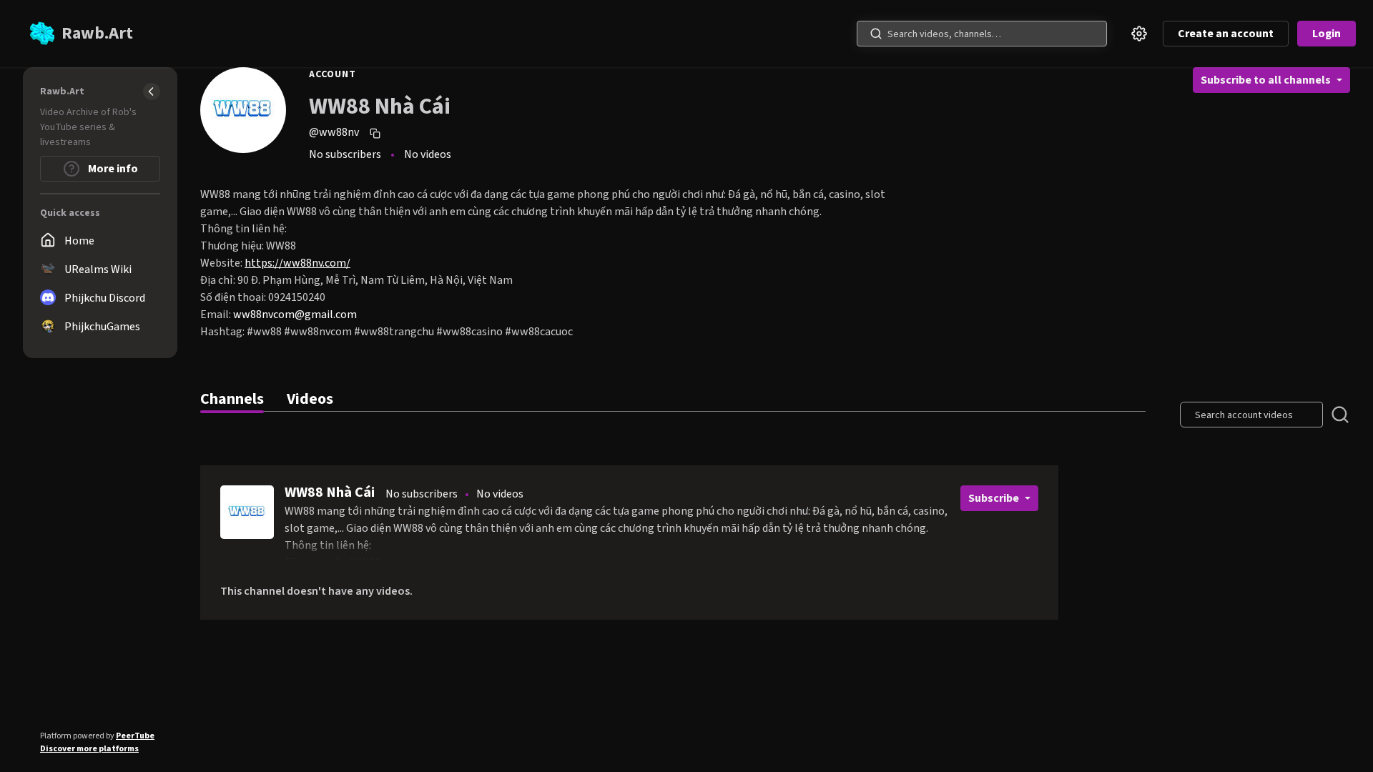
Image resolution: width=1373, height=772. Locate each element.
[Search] (876, 33)
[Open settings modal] (1139, 34)
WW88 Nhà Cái (330, 492)
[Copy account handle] (377, 133)
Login (1326, 33)
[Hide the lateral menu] (151, 91)
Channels (232, 398)
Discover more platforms (89, 749)
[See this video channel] (247, 512)
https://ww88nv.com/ (297, 263)
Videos (310, 398)
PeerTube (135, 736)
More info (112, 169)
